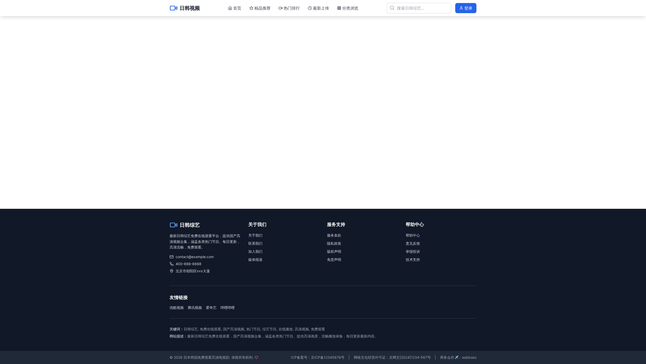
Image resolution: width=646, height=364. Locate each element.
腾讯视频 (195, 307)
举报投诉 (413, 251)
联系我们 (255, 243)
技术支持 (413, 259)
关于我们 (255, 235)
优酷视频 (177, 307)
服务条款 (334, 235)
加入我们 (255, 251)
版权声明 (334, 251)
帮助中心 (413, 235)
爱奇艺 (211, 307)
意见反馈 (413, 243)
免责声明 (334, 259)
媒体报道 (255, 259)
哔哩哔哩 (228, 307)
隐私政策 (334, 243)
